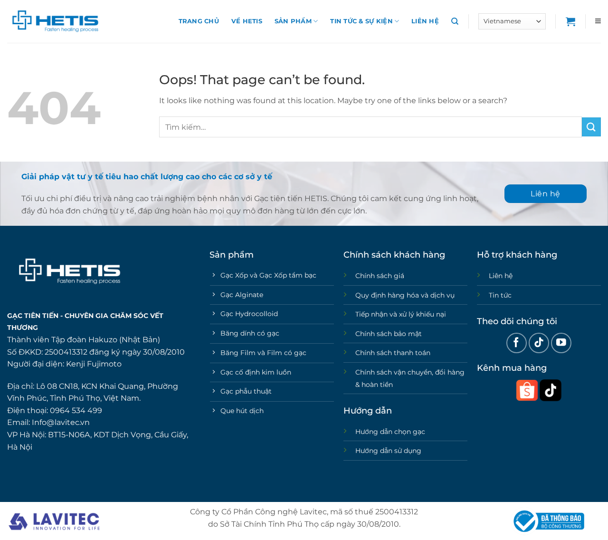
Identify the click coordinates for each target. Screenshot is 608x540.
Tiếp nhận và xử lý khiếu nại (400, 314)
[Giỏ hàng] (570, 21)
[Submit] (591, 126)
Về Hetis (246, 21)
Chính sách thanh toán (392, 352)
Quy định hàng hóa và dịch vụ (405, 295)
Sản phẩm (293, 21)
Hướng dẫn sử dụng (388, 450)
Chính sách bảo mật (388, 333)
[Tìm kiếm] (454, 21)
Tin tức (500, 295)
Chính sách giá (379, 275)
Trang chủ (199, 21)
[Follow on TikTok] (539, 343)
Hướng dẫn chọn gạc (390, 431)
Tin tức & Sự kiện (361, 21)
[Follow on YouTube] (561, 343)
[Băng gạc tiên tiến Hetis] (54, 21)
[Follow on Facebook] (516, 343)
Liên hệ (425, 21)
